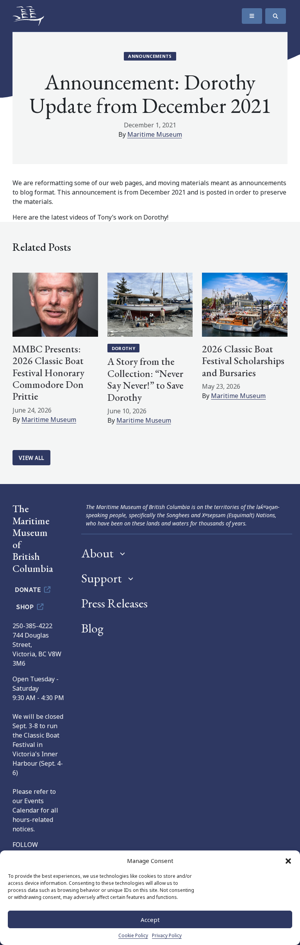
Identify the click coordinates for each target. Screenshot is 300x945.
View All (31, 458)
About (97, 553)
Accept (150, 920)
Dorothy (124, 348)
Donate (29, 589)
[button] (288, 861)
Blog (92, 628)
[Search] (275, 16)
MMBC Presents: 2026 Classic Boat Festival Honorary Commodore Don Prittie (48, 372)
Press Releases (114, 603)
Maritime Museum (154, 134)
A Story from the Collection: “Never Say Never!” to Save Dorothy (145, 379)
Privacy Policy (167, 935)
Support (101, 578)
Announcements (150, 56)
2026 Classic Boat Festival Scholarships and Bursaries (243, 360)
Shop (26, 606)
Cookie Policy (133, 935)
